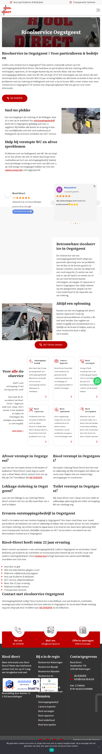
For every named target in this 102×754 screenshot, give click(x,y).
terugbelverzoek (14, 672)
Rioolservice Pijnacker (49, 672)
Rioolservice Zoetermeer (50, 692)
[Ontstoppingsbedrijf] (38, 380)
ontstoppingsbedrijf (44, 121)
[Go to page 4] (77, 223)
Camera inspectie (47, 707)
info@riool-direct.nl (84, 679)
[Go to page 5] (79, 223)
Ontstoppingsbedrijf (48, 702)
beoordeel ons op (21, 211)
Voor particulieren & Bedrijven (28, 2)
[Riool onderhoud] (63, 427)
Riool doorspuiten (47, 725)
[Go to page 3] (75, 223)
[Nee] (98, 747)
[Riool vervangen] (89, 380)
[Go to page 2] (73, 223)
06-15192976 (16, 98)
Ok (51, 750)
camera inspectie (14, 170)
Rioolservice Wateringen (50, 663)
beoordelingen (12, 697)
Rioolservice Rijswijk (48, 667)
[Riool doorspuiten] (89, 427)
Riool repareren (46, 716)
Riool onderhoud (46, 720)
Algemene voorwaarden (82, 739)
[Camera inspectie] (63, 380)
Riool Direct (18, 193)
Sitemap (96, 739)
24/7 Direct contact (52, 345)
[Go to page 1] (71, 223)
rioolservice (41, 556)
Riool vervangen (46, 711)
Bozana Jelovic (71, 187)
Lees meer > (18, 431)
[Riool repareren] (38, 427)
